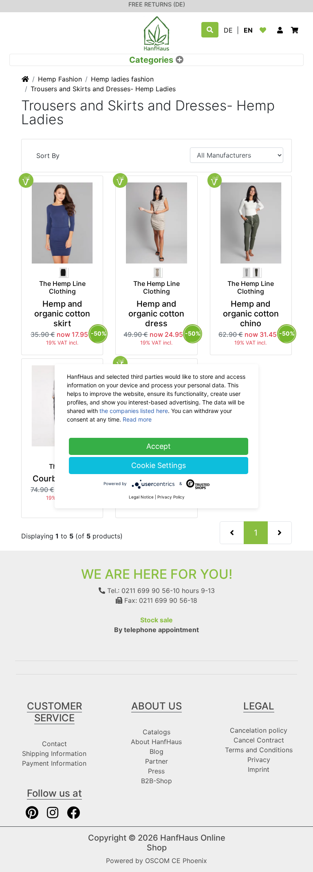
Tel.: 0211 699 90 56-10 (142, 590)
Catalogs (156, 732)
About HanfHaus (156, 742)
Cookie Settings (158, 465)
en (248, 30)
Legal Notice (141, 496)
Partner (156, 761)
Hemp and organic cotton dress (156, 313)
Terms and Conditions (259, 750)
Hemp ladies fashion (122, 79)
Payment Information (54, 763)
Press (156, 771)
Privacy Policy (171, 496)
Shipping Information (54, 753)
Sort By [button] (48, 156)
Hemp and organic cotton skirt (62, 313)
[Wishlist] (264, 30)
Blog (156, 751)
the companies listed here (133, 410)
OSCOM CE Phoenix (176, 861)
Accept (158, 446)
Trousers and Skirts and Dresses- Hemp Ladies (103, 89)
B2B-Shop (156, 781)
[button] (280, 30)
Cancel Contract (259, 740)
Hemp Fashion (60, 79)
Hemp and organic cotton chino (251, 313)
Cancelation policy (258, 730)
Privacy (258, 760)
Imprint (258, 769)
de (228, 30)
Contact (54, 744)
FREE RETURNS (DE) (156, 4)
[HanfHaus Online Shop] (156, 33)
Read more (137, 419)
